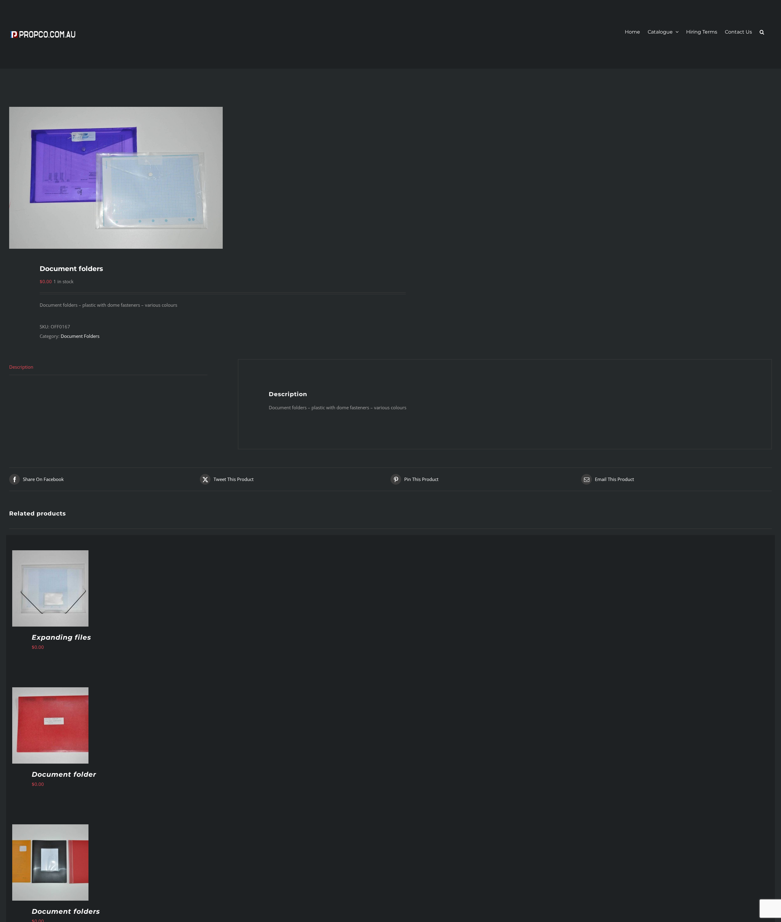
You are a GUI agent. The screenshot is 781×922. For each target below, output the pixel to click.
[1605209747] (192, 178)
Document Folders (80, 336)
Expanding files (61, 637)
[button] (762, 32)
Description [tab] (21, 367)
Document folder (64, 774)
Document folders (66, 911)
